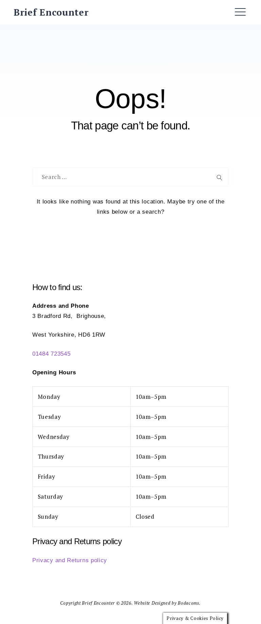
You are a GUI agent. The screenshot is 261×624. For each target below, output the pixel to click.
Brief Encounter (51, 12)
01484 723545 (51, 354)
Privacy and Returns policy (69, 560)
